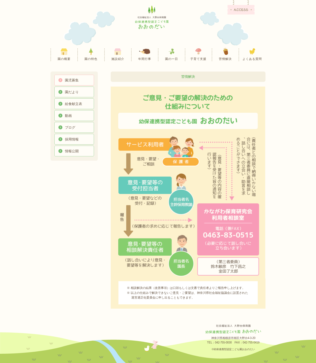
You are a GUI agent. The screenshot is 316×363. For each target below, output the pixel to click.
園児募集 (72, 80)
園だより (72, 92)
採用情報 (72, 139)
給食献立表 (73, 104)
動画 (68, 115)
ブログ (70, 127)
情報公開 (72, 151)
